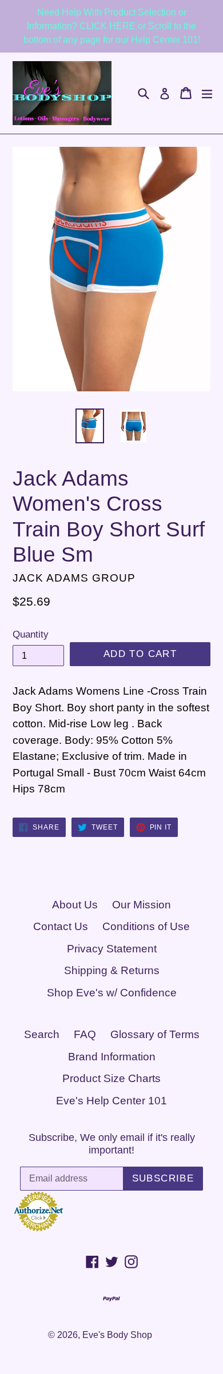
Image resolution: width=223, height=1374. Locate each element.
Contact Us (60, 926)
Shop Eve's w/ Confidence (112, 993)
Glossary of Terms (155, 1034)
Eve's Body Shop (117, 1335)
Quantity (31, 634)
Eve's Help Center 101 (111, 1101)
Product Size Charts (111, 1078)
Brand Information (112, 1057)
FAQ (85, 1034)
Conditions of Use (146, 926)
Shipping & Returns (112, 970)
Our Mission (141, 905)
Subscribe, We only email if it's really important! (112, 1144)
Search (41, 1034)
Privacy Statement (112, 949)
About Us (75, 905)
